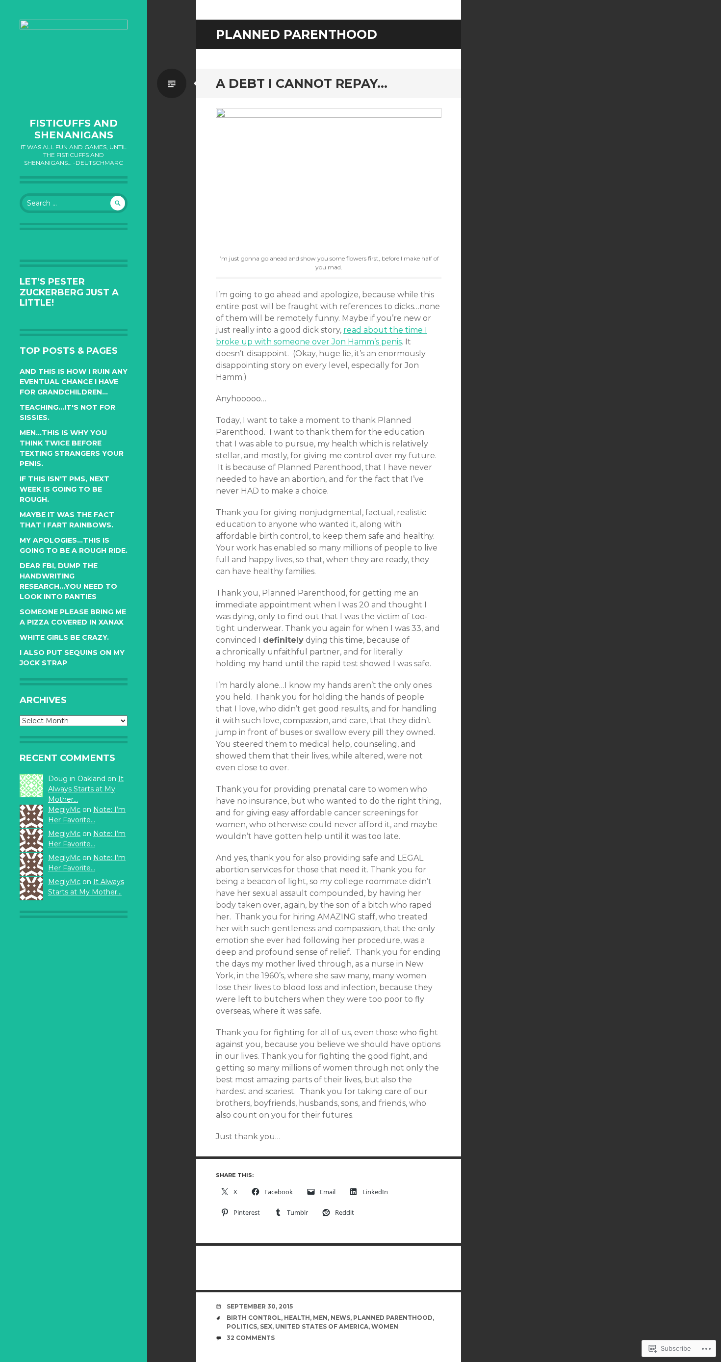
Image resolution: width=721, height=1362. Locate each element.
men (320, 1317)
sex (266, 1326)
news (340, 1317)
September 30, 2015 (260, 1306)
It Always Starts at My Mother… (86, 789)
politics (242, 1326)
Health (297, 1317)
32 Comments (251, 1337)
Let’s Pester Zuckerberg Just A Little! (69, 292)
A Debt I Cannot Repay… (301, 83)
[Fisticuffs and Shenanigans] (74, 63)
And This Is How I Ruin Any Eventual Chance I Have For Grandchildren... (74, 381)
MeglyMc (64, 809)
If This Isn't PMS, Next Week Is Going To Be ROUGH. (64, 489)
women (384, 1326)
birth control (254, 1317)
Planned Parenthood (393, 1317)
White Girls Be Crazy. (64, 637)
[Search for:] (74, 203)
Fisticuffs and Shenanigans (73, 129)
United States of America (321, 1326)
